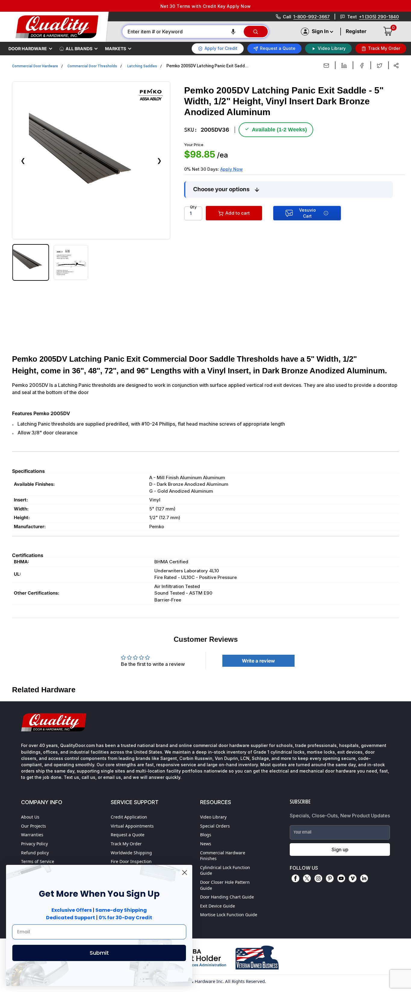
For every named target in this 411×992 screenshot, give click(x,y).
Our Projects (33, 826)
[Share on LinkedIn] (344, 65)
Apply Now (231, 169)
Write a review (258, 661)
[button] (233, 31)
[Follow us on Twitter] (307, 878)
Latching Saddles (142, 66)
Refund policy (35, 853)
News (205, 844)
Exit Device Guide (217, 906)
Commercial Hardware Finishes (222, 856)
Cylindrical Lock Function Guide (225, 870)
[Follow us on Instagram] (318, 878)
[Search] (256, 31)
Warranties (32, 834)
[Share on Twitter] (379, 65)
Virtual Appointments (132, 826)
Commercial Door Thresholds (92, 66)
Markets (115, 48)
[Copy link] (396, 65)
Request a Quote (127, 834)
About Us (30, 817)
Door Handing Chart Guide (227, 897)
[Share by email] (326, 65)
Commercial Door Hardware (35, 66)
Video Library (213, 817)
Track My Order (126, 844)
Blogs (205, 834)
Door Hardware (27, 48)
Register (356, 31)
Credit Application (129, 817)
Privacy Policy (34, 844)
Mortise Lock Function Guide (228, 914)
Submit (99, 953)
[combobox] (182, 31)
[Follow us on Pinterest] (330, 878)
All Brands (79, 48)
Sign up (340, 850)
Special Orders (215, 826)
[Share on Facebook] (362, 65)
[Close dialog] (184, 872)
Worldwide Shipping (131, 853)
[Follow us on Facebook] (295, 878)
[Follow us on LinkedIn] (364, 878)
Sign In (320, 31)
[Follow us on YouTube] (341, 878)
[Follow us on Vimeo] (352, 878)
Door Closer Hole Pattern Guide (225, 885)
